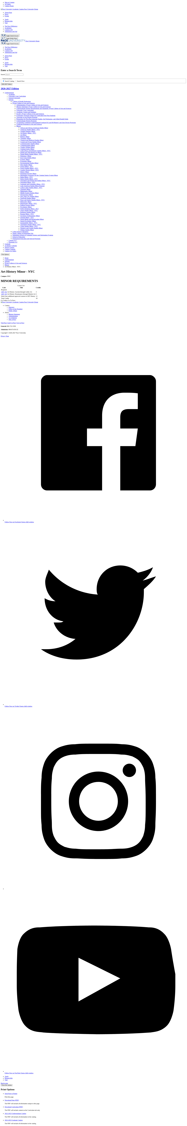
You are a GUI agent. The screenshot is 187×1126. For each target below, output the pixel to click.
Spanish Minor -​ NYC (27, 217)
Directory (11, 307)
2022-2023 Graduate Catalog (14, 1120)
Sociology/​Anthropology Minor (30, 216)
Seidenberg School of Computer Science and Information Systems (32, 235)
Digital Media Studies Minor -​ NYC (31, 154)
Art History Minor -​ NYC (28, 133)
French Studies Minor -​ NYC (29, 168)
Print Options (5, 254)
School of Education (18, 237)
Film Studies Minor (26, 165)
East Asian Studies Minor (28, 158)
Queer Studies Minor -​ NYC (29, 210)
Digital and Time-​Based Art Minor (30, 152)
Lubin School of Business (20, 231)
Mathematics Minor (26, 191)
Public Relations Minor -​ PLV (29, 209)
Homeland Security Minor (28, 173)
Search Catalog (10, 81)
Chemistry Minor (25, 138)
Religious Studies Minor (27, 212)
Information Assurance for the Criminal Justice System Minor (39, 175)
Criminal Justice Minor (27, 149)
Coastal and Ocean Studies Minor (30, 142)
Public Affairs (13, 311)
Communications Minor (27, 145)
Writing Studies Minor (27, 230)
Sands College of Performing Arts (22, 233)
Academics (8, 28)
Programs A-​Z (13, 242)
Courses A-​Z (12, 240)
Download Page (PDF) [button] (12, 1100)
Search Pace (20, 81)
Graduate (7, 244)
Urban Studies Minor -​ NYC (29, 226)
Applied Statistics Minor (27, 131)
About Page (8, 12)
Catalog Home (9, 6)
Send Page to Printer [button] (11, 1093)
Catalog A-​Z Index (10, 251)
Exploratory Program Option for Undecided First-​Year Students (35, 115)
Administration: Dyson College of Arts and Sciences (32, 105)
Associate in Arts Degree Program (26, 117)
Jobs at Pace (12, 319)
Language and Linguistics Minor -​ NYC (32, 184)
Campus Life (9, 30)
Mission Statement (14, 314)
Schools (11, 100)
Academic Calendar (11, 246)
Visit (6, 23)
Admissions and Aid (11, 31)
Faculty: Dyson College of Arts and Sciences (30, 114)
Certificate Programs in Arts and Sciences (29, 124)
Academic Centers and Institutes (26, 112)
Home (6, 258)
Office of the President (15, 309)
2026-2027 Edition (10, 88)
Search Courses (9, 247)
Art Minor (23, 135)
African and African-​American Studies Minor (34, 128)
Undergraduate (9, 93)
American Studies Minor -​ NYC (30, 129)
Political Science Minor (27, 205)
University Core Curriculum (17, 96)
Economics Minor (25, 161)
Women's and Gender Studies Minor (31, 228)
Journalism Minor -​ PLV (27, 182)
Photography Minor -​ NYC (28, 203)
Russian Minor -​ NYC (27, 214)
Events (7, 16)
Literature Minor (25, 189)
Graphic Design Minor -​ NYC (29, 170)
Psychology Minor (26, 207)
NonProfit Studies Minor (27, 198)
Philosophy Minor (25, 202)
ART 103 (4, 294)
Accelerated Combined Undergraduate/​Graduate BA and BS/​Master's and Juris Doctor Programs (46, 122)
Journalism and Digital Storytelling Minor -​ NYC (35, 180)
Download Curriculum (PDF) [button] (14, 1107)
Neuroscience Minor (26, 195)
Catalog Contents (10, 249)
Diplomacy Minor (25, 156)
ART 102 (4, 292)
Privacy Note (5, 336)
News (6, 14)
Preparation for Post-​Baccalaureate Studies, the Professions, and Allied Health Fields (42, 119)
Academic (12, 94)
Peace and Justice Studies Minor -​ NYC (32, 200)
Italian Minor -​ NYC (26, 177)
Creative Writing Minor (27, 147)
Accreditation (13, 318)
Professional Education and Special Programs (26, 238)
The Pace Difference (11, 26)
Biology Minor (24, 136)
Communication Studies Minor (29, 144)
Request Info (9, 21)
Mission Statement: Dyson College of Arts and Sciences (33, 107)
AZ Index (8, 4)
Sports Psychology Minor (28, 221)
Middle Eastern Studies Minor (29, 193)
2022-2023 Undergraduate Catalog (15, 1113)
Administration (13, 316)
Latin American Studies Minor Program (32, 186)
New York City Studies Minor (29, 196)
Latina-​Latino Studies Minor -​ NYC (31, 187)
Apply (7, 19)
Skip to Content (9, 2)
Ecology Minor (25, 159)
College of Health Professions (21, 101)
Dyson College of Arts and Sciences (23, 103)
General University (14, 98)
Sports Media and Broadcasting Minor (32, 219)
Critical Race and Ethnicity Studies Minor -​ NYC (35, 151)
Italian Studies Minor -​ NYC (29, 179)
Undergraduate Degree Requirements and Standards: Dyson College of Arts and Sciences (43, 108)
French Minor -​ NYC (26, 166)
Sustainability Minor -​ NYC (28, 223)
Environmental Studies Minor (29, 163)
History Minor (24, 172)
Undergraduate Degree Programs (26, 121)
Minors (18, 126)
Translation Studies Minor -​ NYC (30, 224)
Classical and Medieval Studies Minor (32, 140)
